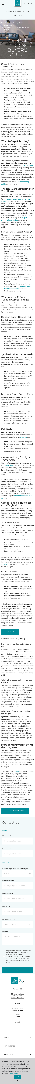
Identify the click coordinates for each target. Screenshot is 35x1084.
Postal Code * (6, 906)
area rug (23, 437)
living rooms (9, 465)
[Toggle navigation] (3, 4)
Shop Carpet (10, 632)
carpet (16, 771)
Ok (17, 1077)
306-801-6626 (17, 15)
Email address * (7, 893)
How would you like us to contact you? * (15, 868)
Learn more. (13, 1073)
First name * (6, 836)
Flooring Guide (17, 23)
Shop (6, 1037)
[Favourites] (28, 4)
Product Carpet (9, 25)
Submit (17, 970)
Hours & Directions (17, 998)
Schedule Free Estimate (15, 811)
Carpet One (5, 23)
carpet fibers (28, 165)
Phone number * (8, 880)
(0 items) (31, 3)
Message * (5, 931)
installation (5, 564)
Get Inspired (9, 1046)
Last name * (6, 849)
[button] (24, 4)
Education (8, 1054)
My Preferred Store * (9, 919)
